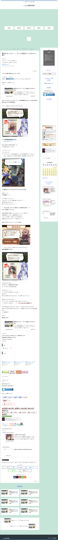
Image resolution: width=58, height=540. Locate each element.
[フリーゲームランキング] (5, 410)
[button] (26, 470)
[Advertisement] (29, 17)
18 (45, 173)
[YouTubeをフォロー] (20, 477)
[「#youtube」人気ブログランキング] (15, 412)
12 (47, 171)
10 (43, 171)
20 (49, 173)
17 (43, 173)
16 (55, 171)
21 (51, 173)
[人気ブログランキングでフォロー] (7, 416)
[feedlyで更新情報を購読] (22, 477)
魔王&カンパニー (33, 462)
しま (49, 52)
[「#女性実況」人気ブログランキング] (23, 412)
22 (53, 173)
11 (45, 171)
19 (47, 173)
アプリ (9, 462)
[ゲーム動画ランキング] (24, 408)
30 (55, 174)
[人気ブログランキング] (4, 414)
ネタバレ (17, 462)
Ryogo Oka (5, 462)
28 (51, 174)
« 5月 (43, 177)
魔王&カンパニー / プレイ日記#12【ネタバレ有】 (30, 362)
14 (51, 171)
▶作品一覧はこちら (5, 64)
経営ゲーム (27, 462)
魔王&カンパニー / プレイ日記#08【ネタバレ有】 (19, 362)
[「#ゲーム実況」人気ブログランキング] (6, 412)
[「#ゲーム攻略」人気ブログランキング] (32, 412)
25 (45, 174)
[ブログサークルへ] (11, 419)
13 (49, 171)
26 (47, 174)
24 (43, 174)
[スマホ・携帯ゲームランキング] (18, 408)
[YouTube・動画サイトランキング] (5, 408)
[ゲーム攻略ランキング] (11, 408)
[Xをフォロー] (17, 477)
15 (53, 171)
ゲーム (13, 462)
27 (49, 174)
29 (53, 174)
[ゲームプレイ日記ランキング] (31, 408)
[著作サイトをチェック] (14, 477)
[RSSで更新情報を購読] (25, 477)
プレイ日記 (22, 462)
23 (55, 173)
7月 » (46, 177)
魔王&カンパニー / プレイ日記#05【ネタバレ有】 (7, 362)
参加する (54, 142)
